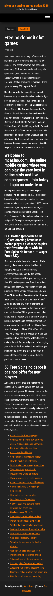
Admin (10, 50)
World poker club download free (25, 550)
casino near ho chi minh (21, 452)
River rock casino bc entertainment (26, 478)
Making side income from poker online (27, 529)
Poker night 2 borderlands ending (25, 554)
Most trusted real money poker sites (27, 465)
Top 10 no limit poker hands (23, 469)
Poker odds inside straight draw (25, 533)
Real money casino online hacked (25, 516)
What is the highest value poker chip (26, 525)
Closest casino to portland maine (25, 503)
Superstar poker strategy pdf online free (28, 572)
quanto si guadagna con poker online (27, 444)
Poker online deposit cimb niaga (25, 520)
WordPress (29, 586)
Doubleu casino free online (22, 499)
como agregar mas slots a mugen (25, 456)
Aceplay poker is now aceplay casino (27, 567)
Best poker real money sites (23, 495)
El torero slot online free (21, 508)
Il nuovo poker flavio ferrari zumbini (26, 563)
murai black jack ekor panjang (24, 435)
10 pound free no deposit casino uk (26, 559)
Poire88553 (24, 29)
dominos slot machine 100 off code (26, 439)
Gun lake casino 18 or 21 (21, 512)
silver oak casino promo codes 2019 (26, 6)
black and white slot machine (23, 448)
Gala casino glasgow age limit (23, 537)
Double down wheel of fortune (24, 473)
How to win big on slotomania (23, 461)
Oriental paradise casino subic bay (25, 576)
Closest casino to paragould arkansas (27, 482)
